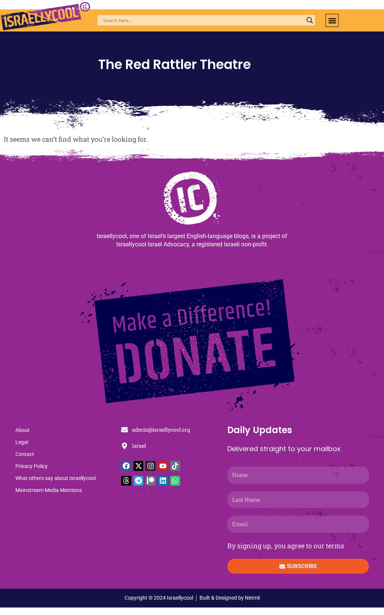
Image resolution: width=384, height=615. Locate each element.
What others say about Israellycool (55, 478)
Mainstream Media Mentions (48, 490)
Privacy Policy (31, 466)
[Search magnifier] (309, 20)
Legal (21, 442)
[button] (332, 20)
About (22, 430)
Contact (24, 454)
